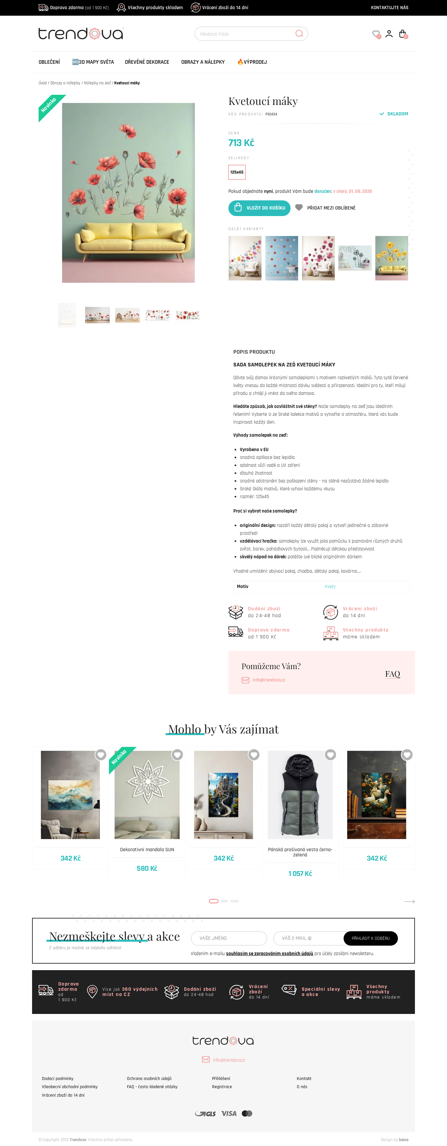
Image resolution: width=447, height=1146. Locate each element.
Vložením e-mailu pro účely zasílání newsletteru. (282, 954)
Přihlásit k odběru (371, 938)
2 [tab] (224, 901)
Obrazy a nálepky (203, 62)
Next (409, 901)
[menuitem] (49, 62)
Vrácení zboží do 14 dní (225, 8)
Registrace (222, 1087)
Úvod (43, 83)
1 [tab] (214, 901)
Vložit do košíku (266, 208)
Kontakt (304, 1079)
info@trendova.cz (269, 680)
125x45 (236, 172)
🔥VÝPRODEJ (252, 62)
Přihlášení (221, 1079)
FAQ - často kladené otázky (152, 1087)
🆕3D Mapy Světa (93, 62)
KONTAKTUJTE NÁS (389, 8)
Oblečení (49, 62)
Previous (37, 901)
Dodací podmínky (57, 1079)
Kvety (330, 586)
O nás (302, 1087)
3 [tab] (235, 901)
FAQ (392, 673)
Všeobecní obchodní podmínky (70, 1087)
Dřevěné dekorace (147, 62)
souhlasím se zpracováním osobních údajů (269, 954)
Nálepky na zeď (97, 83)
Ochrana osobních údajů (149, 1079)
